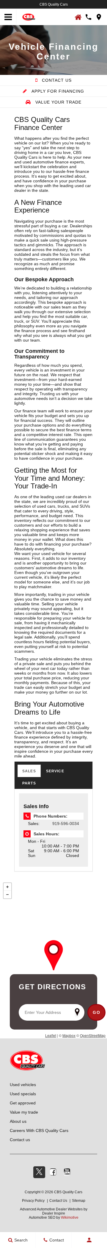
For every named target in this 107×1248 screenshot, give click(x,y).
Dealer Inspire (53, 1213)
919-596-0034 (65, 823)
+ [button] (7, 887)
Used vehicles (23, 1084)
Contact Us (56, 80)
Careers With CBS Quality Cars (39, 1130)
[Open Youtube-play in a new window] (67, 1172)
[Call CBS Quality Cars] (88, 17)
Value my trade (24, 1112)
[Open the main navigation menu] (8, 17)
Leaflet (50, 1035)
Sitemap (78, 1201)
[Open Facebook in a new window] (53, 1172)
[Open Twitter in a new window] (39, 1172)
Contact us (20, 1139)
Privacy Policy (33, 1201)
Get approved (23, 1103)
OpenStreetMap (93, 1035)
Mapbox (68, 1035)
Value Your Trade (57, 102)
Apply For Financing (57, 91)
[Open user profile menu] (89, 1240)
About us (18, 1121)
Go (96, 1012)
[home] (28, 16)
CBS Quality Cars (54, 4)
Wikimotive (69, 1217)
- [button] (7, 894)
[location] (99, 17)
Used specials (23, 1093)
